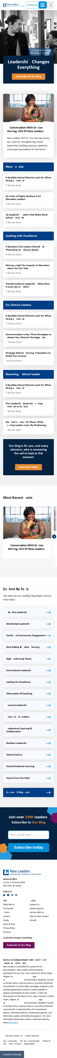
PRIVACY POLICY (15, 1044)
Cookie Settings (12, 1054)
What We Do (8, 904)
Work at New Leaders (39, 916)
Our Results (8, 908)
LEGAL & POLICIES (10, 1041)
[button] (51, 5)
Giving (6, 920)
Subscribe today (28, 847)
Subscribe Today (28, 467)
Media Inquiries (37, 908)
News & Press (9, 924)
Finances (7, 932)
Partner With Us (37, 912)
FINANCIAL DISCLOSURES (30, 1041)
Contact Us (32, 5)
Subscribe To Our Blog (28, 76)
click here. (13, 1022)
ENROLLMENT (29, 1044)
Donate (33, 920)
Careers (6, 916)
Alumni (6, 912)
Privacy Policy (9, 928)
